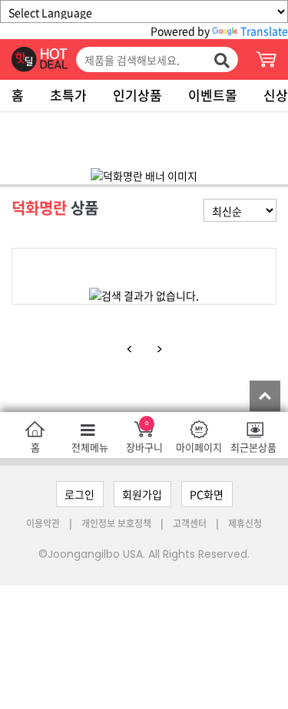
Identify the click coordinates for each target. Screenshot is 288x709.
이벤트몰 (212, 94)
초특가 (68, 94)
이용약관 (44, 523)
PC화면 (206, 494)
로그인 (79, 494)
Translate (264, 30)
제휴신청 (245, 523)
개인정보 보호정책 (117, 523)
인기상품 (137, 94)
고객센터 (190, 523)
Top (265, 396)
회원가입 (142, 494)
